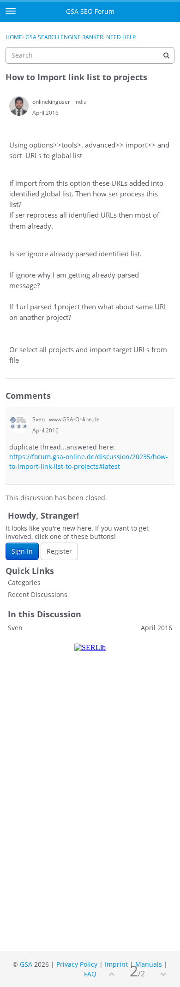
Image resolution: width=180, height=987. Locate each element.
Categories (24, 582)
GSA (26, 964)
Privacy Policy (76, 964)
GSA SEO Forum (90, 11)
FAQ (90, 973)
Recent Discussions (37, 594)
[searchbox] (90, 55)
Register (59, 551)
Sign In (22, 551)
